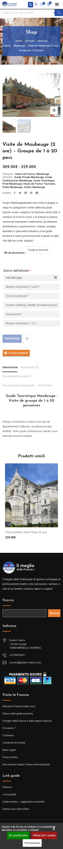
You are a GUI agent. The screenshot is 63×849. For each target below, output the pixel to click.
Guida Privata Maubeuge (29, 177)
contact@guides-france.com (25, 662)
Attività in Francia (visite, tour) (19, 706)
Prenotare (12, 338)
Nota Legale (9, 749)
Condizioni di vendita (14, 742)
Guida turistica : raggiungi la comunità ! (24, 801)
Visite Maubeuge (13, 187)
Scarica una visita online (16, 808)
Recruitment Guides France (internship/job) (26, 764)
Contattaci (8, 735)
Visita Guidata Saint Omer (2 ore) (26, 532)
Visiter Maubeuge (34, 187)
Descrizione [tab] (10, 367)
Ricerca (8, 600)
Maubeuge (42, 173)
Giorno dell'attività (16, 270)
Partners (7, 787)
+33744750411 (17, 655)
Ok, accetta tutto (18, 835)
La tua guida (9, 794)
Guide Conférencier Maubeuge (27, 179)
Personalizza (32, 843)
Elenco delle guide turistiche (18, 713)
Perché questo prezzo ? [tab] (17, 376)
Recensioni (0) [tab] (30, 367)
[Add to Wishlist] (27, 339)
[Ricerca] (59, 12)
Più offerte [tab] (44, 385)
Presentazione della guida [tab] (19, 385)
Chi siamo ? (9, 728)
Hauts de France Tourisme (39, 183)
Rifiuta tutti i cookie (44, 835)
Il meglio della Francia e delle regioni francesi (27, 720)
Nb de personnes (14, 252)
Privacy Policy (10, 757)
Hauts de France (25, 173)
